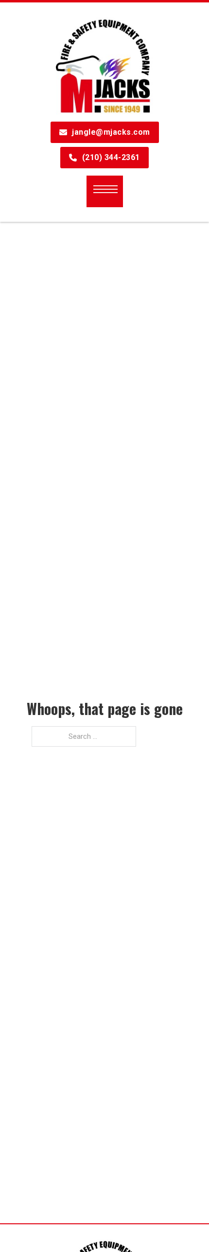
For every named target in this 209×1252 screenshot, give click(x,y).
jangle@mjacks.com (111, 132)
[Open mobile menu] (105, 189)
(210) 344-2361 (111, 157)
